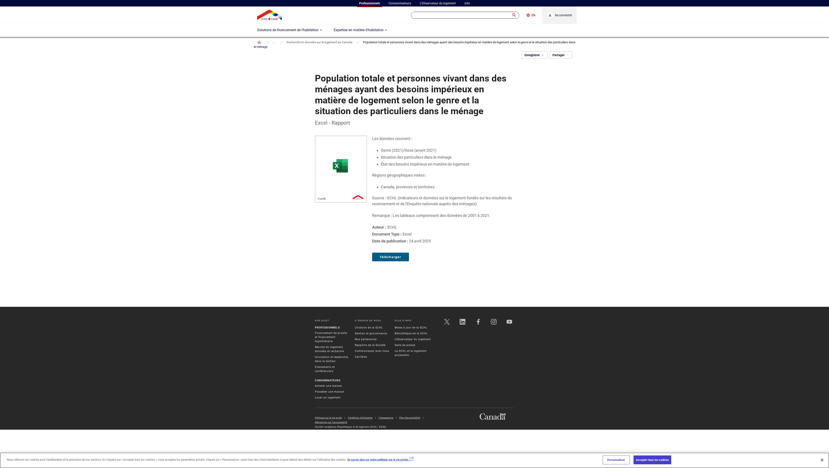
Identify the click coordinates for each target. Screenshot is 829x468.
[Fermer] (822, 460)
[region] (414, 460)
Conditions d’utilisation (360, 417)
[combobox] (465, 15)
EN (533, 15)
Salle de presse (405, 345)
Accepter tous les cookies (652, 460)
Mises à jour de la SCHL (411, 327)
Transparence (385, 417)
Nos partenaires (366, 339)
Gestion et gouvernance (371, 333)
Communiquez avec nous (372, 351)
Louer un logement (327, 397)
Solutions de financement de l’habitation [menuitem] (288, 30)
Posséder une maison (329, 391)
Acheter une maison (328, 385)
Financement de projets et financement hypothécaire (331, 337)
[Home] (259, 42)
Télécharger (390, 257)
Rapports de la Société (370, 345)
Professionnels (327, 327)
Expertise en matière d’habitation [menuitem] (359, 30)
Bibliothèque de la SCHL (411, 333)
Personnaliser (616, 460)
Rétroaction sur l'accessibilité (331, 422)
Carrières (361, 356)
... (274, 42)
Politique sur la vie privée (328, 417)
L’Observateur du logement (413, 339)
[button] (514, 15)
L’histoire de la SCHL (369, 327)
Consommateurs (327, 380)
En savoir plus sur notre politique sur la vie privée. (378, 459)
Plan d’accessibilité (409, 417)
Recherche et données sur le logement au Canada (319, 42)
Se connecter (563, 15)
